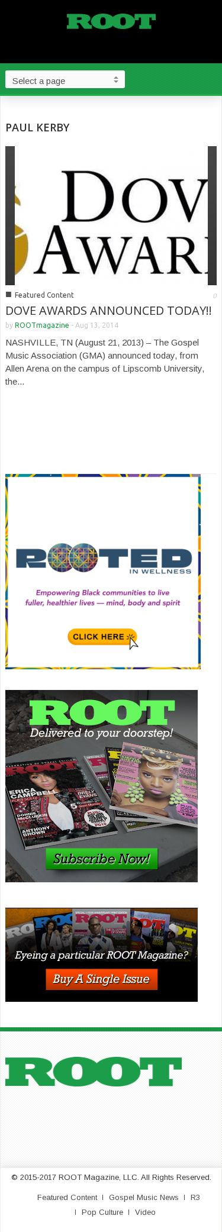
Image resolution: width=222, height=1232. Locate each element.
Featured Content (44, 295)
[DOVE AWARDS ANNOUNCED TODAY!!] (111, 214)
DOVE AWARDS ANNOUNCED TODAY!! (108, 310)
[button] (210, 78)
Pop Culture (102, 1212)
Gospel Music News (144, 1197)
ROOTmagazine (42, 325)
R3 (195, 1197)
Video (145, 1212)
